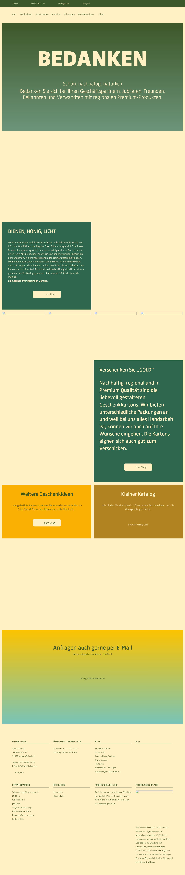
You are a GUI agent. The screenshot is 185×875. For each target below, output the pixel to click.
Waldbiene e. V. (18, 800)
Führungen (99, 764)
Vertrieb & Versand (102, 748)
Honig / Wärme (108, 756)
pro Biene (16, 803)
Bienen (98, 756)
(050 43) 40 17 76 (27, 762)
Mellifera (16, 796)
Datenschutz (58, 796)
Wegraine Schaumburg (22, 807)
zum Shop (49, 294)
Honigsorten (100, 752)
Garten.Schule (18, 819)
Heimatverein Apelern (21, 811)
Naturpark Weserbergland (23, 815)
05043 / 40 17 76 (38, 4)
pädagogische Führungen (105, 768)
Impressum (58, 792)
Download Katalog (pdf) (138, 525)
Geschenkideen (101, 760)
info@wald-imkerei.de (93, 678)
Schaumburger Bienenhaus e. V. (108, 771)
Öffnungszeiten (63, 4)
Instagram (86, 4)
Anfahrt (15, 4)
